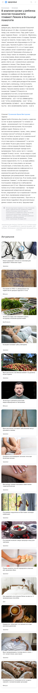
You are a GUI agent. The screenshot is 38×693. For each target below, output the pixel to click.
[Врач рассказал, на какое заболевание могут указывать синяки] (19, 422)
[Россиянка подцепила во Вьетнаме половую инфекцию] (19, 506)
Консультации (5, 7)
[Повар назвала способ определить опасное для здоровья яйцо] (19, 562)
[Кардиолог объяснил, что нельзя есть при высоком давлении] (19, 618)
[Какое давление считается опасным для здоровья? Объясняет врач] (19, 255)
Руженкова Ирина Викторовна (19, 114)
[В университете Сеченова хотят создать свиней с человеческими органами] (19, 674)
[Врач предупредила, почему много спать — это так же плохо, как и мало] (19, 646)
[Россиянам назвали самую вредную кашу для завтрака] (19, 534)
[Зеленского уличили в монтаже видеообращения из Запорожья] (19, 394)
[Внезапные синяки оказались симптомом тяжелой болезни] (19, 478)
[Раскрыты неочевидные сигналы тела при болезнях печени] (19, 450)
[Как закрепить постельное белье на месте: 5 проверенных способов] (19, 590)
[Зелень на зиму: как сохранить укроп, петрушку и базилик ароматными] (19, 311)
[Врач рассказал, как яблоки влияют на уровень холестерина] (19, 367)
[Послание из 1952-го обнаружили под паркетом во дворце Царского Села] (19, 283)
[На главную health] (12, 2)
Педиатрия (15, 7)
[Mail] (6, 2)
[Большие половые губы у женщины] (19, 339)
